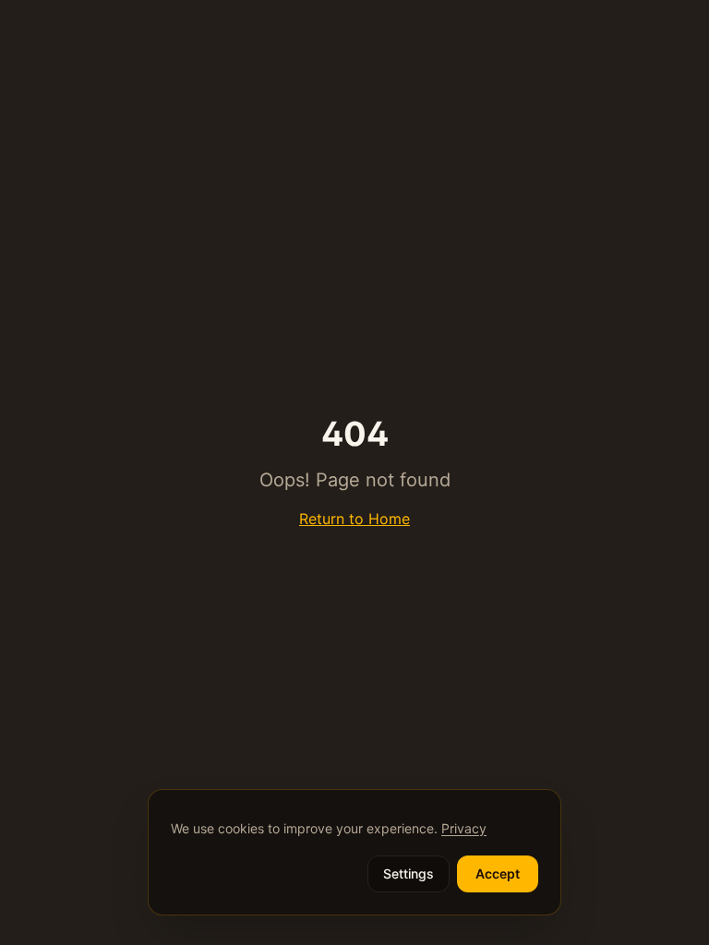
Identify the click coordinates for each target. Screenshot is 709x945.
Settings (408, 873)
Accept (497, 873)
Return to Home (354, 518)
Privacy (464, 828)
